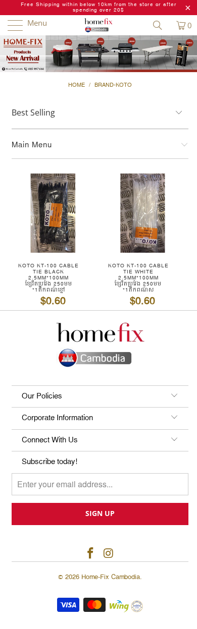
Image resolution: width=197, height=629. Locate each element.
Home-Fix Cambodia (110, 577)
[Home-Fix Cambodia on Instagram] (108, 554)
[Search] (161, 25)
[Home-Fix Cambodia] (99, 25)
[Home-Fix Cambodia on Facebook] (90, 554)
